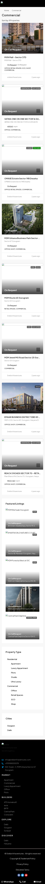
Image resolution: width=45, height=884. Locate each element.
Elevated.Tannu (22, 869)
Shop (13, 704)
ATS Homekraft (10, 802)
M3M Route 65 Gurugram (16, 298)
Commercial (12, 686)
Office (14, 690)
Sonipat (7, 830)
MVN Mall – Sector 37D (15, 57)
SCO (13, 699)
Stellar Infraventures (14, 197)
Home (6, 10)
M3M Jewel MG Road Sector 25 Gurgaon (24, 357)
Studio (14, 677)
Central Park (9, 811)
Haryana (7, 843)
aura (6, 805)
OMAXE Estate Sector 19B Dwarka (21, 178)
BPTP (6, 808)
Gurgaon (11, 725)
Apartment (16, 663)
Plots (13, 672)
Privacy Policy (22, 864)
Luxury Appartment (19, 668)
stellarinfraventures (14, 77)
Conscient (8, 814)
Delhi (9, 730)
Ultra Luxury (16, 681)
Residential (12, 659)
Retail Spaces (17, 695)
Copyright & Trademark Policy (22, 858)
